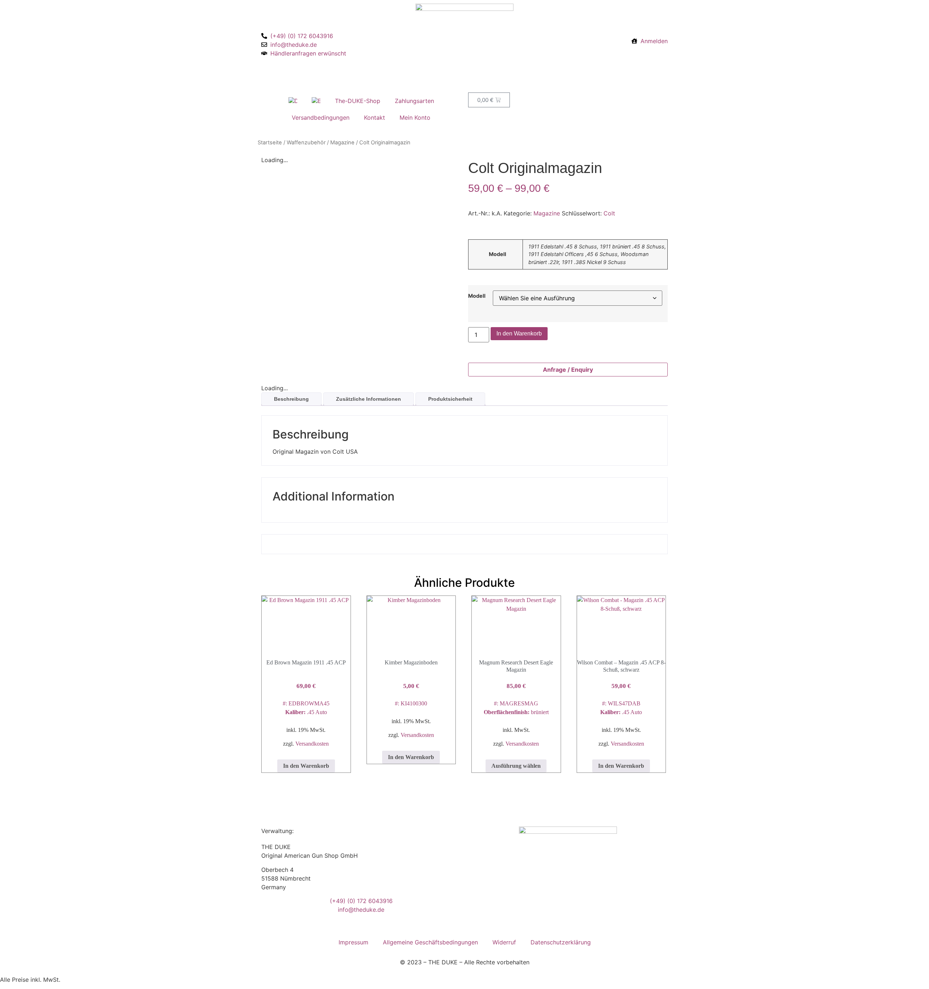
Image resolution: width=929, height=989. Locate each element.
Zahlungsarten (414, 100)
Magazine (342, 142)
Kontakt (374, 117)
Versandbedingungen (320, 117)
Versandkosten (312, 744)
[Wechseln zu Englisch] (316, 100)
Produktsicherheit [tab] (450, 399)
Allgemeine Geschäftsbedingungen (430, 942)
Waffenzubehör (306, 142)
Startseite (270, 142)
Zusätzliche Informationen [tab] (368, 399)
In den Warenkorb (519, 333)
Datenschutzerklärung (561, 942)
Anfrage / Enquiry (568, 369)
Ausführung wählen (516, 766)
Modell (477, 295)
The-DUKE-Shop (357, 100)
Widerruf (504, 942)
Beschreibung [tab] (291, 399)
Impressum (353, 942)
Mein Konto (415, 117)
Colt (609, 213)
